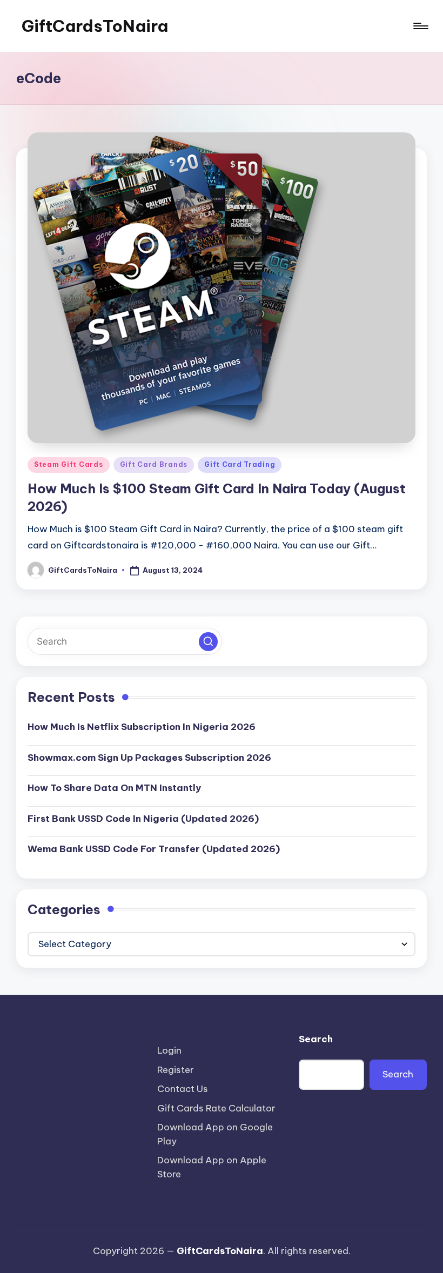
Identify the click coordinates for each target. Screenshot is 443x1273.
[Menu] (420, 26)
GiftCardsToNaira (95, 26)
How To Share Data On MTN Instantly (114, 788)
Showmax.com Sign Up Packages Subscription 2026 (149, 757)
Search (316, 1039)
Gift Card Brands (154, 464)
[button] (208, 641)
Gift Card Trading (239, 464)
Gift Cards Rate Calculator (216, 1108)
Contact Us (182, 1089)
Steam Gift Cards (68, 464)
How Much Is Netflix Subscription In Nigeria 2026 (142, 727)
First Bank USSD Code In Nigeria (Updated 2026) (143, 819)
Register (175, 1070)
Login (169, 1050)
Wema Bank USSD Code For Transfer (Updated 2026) (154, 849)
